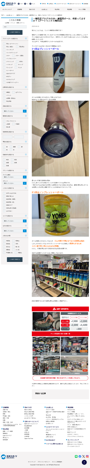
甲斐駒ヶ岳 (9, 252)
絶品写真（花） (10, 202)
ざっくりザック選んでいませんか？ (76, 416)
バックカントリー (11, 58)
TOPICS (44, 3)
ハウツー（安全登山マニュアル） (55, 419)
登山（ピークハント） (12, 43)
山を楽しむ (44, 9)
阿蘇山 (20, 252)
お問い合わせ (49, 436)
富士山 (8, 246)
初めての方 (32, 9)
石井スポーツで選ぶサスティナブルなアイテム (76, 422)
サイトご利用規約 (57, 461)
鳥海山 (17, 240)
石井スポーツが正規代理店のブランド (76, 429)
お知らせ (26, 432)
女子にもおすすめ (11, 193)
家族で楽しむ (10, 196)
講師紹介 (5, 433)
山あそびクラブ (10, 73)
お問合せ (51, 3)
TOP (2, 15)
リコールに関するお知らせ (54, 444)
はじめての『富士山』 (30, 418)
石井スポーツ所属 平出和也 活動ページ (55, 412)
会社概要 (26, 428)
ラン (27, 3)
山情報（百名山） (11, 98)
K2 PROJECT (50, 440)
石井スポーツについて (75, 3)
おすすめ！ (9, 211)
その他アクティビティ (12, 82)
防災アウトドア (71, 432)
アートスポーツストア (73, 446)
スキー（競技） (20, 55)
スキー (21, 3)
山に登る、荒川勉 (51, 417)
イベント (8, 95)
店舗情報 (19, 9)
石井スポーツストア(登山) (74, 442)
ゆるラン (8, 76)
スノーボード (10, 70)
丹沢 (17, 243)
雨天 (15, 159)
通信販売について (51, 434)
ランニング (9, 67)
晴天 (7, 159)
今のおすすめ (71, 409)
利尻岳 (8, 240)
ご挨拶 (26, 430)
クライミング (10, 61)
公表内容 (26, 436)
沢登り (21, 61)
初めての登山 (28, 409)
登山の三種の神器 (29, 411)
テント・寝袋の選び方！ (74, 424)
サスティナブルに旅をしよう (75, 419)
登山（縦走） (10, 46)
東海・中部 (6, 418)
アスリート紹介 (50, 409)
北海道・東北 (6, 411)
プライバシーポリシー (44, 461)
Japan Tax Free (28, 438)
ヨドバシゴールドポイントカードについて (55, 429)
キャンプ (20, 64)
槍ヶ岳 (17, 246)
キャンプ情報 (82, 9)
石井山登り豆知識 (11, 208)
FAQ (47, 432)
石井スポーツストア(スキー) (75, 444)
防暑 (7, 165)
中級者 (17, 124)
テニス (33, 3)
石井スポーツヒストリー (31, 423)
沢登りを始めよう (72, 427)
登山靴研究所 (28, 426)
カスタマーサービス (61, 3)
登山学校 (57, 9)
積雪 (7, 162)
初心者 (8, 127)
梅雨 (14, 146)
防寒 (15, 162)
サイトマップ (31, 461)
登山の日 (48, 415)
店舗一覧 (5, 409)
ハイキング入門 (28, 416)
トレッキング (10, 49)
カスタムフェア (10, 79)
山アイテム (19, 92)
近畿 (4, 420)
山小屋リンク (49, 423)
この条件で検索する (15, 32)
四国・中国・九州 (8, 422)
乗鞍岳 (8, 249)
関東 (4, 414)
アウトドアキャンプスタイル (75, 436)
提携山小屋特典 (50, 421)
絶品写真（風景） (11, 199)
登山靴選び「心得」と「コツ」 (76, 414)
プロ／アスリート (11, 121)
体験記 (8, 92)
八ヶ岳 (17, 249)
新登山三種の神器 (29, 414)
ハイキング (9, 64)
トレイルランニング (11, 52)
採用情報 (85, 3)
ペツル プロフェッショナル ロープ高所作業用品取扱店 (12, 425)
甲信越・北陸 (6, 416)
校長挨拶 (5, 439)
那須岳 (8, 243)
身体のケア (9, 205)
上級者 (8, 124)
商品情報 (69, 9)
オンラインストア (7, 9)
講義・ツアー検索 (8, 431)
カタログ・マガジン (72, 434)
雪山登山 (21, 46)
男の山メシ (6, 437)
